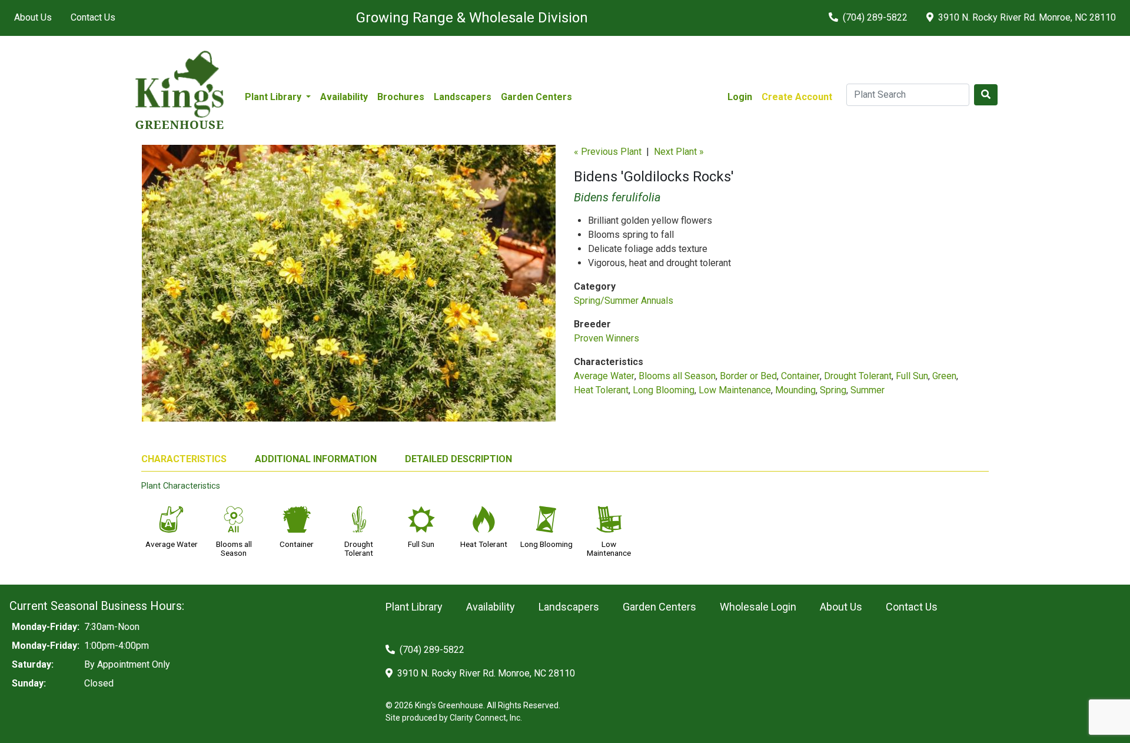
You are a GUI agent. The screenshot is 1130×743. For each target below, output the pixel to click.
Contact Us (93, 17)
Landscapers (462, 96)
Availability (344, 96)
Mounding (795, 390)
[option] (348, 288)
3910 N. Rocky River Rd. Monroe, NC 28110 (1026, 17)
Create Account (797, 96)
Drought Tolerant (858, 376)
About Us (33, 17)
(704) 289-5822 (874, 17)
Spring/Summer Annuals (623, 300)
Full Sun (912, 376)
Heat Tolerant (601, 390)
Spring (833, 390)
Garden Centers (536, 96)
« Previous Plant (608, 151)
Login (739, 96)
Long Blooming (663, 390)
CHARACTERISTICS (184, 459)
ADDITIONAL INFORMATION (316, 459)
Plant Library (414, 607)
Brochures (400, 96)
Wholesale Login (758, 607)
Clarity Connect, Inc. (486, 717)
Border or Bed (748, 376)
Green (944, 376)
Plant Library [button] (274, 96)
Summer (867, 390)
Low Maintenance (735, 390)
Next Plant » (679, 151)
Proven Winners (606, 338)
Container (800, 376)
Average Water (604, 376)
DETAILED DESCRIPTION (458, 459)
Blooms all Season (677, 376)
